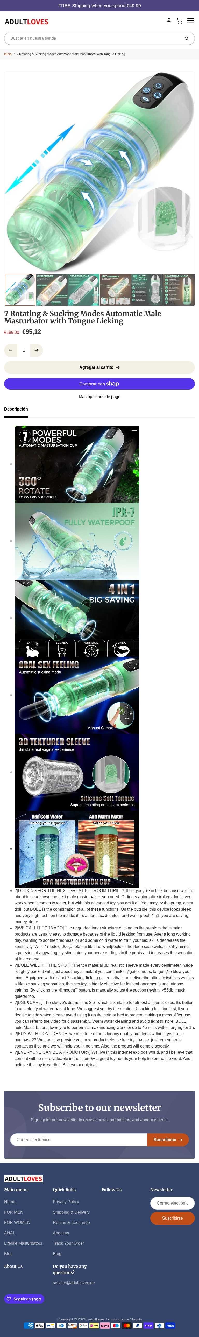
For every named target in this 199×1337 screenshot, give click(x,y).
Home (9, 1202)
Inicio (8, 54)
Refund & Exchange (71, 1222)
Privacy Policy (66, 1202)
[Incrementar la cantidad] (36, 350)
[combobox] (92, 38)
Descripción (16, 409)
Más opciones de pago (99, 396)
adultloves (96, 1319)
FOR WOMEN (17, 1222)
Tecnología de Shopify (124, 1319)
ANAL (9, 1233)
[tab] (19, 411)
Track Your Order (68, 1243)
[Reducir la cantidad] (10, 350)
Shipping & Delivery (71, 1212)
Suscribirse (165, 1139)
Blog (8, 1253)
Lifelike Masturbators (23, 1243)
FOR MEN (13, 1212)
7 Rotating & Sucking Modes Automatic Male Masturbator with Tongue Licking (71, 54)
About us (61, 1233)
